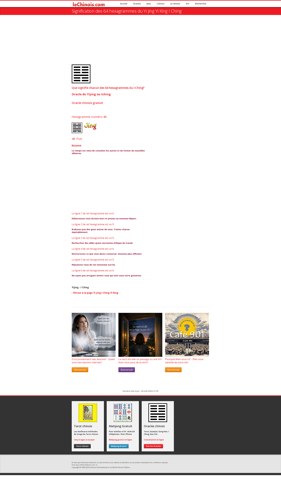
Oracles (137, 3)
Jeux (149, 3)
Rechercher (200, 3)
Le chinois (175, 3)
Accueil (123, 3)
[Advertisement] (140, 41)
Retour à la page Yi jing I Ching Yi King (95, 292)
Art (187, 3)
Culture (160, 3)
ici (96, 465)
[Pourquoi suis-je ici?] (94, 356)
